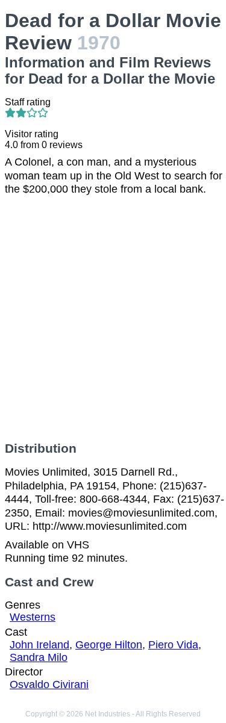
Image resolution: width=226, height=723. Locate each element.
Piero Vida (173, 645)
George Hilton (108, 645)
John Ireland (39, 645)
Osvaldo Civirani (49, 684)
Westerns (32, 617)
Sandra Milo (38, 657)
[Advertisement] (113, 319)
